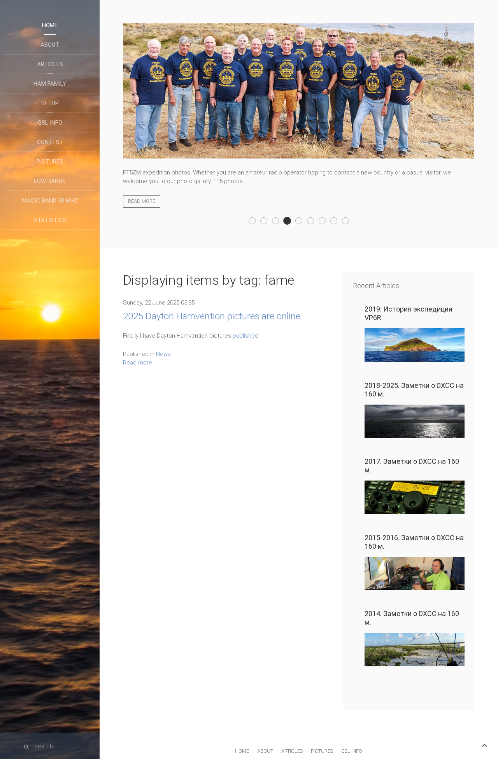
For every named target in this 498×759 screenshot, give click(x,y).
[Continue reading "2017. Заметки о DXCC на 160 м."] (415, 497)
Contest (50, 142)
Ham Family (49, 83)
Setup (50, 103)
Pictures (50, 161)
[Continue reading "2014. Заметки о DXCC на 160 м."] (415, 649)
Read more (141, 201)
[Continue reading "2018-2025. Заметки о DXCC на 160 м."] (415, 421)
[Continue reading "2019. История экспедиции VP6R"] (415, 345)
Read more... (139, 362)
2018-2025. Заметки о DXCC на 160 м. (414, 389)
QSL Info (50, 122)
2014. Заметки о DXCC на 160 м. (412, 617)
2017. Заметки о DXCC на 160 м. (412, 465)
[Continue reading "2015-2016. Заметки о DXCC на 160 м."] (415, 573)
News (163, 353)
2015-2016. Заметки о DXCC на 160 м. (414, 542)
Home (50, 25)
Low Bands (50, 181)
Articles (50, 64)
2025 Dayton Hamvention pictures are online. (212, 316)
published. (246, 335)
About (49, 44)
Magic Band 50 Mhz (50, 200)
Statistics (50, 220)
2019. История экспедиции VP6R (408, 313)
